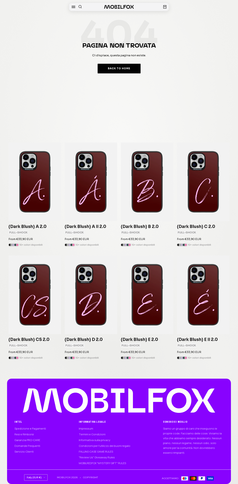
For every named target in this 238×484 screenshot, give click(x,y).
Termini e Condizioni (92, 434)
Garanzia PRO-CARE (27, 440)
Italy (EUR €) (34, 477)
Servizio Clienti (24, 452)
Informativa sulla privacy (94, 440)
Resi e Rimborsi (24, 434)
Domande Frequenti (27, 446)
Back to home (119, 68)
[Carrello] (164, 7)
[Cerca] (80, 7)
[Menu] (73, 7)
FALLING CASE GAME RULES (96, 452)
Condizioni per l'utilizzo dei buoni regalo (104, 446)
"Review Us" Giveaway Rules (97, 457)
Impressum (86, 428)
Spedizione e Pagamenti (30, 428)
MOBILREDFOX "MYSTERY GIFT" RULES (102, 463)
